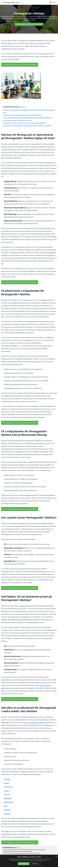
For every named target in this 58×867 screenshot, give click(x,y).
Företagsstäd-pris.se (11, 2)
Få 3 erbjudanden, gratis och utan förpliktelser (29, 24)
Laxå (5, 806)
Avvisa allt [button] (35, 863)
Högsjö (6, 783)
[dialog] (29, 861)
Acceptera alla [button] (24, 863)
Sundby (6, 791)
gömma (23, 107)
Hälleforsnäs (8, 802)
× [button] (56, 856)
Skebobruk (8, 798)
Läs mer (45, 860)
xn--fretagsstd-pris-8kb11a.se (37, 722)
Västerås (7, 810)
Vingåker (7, 779)
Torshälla (7, 813)
